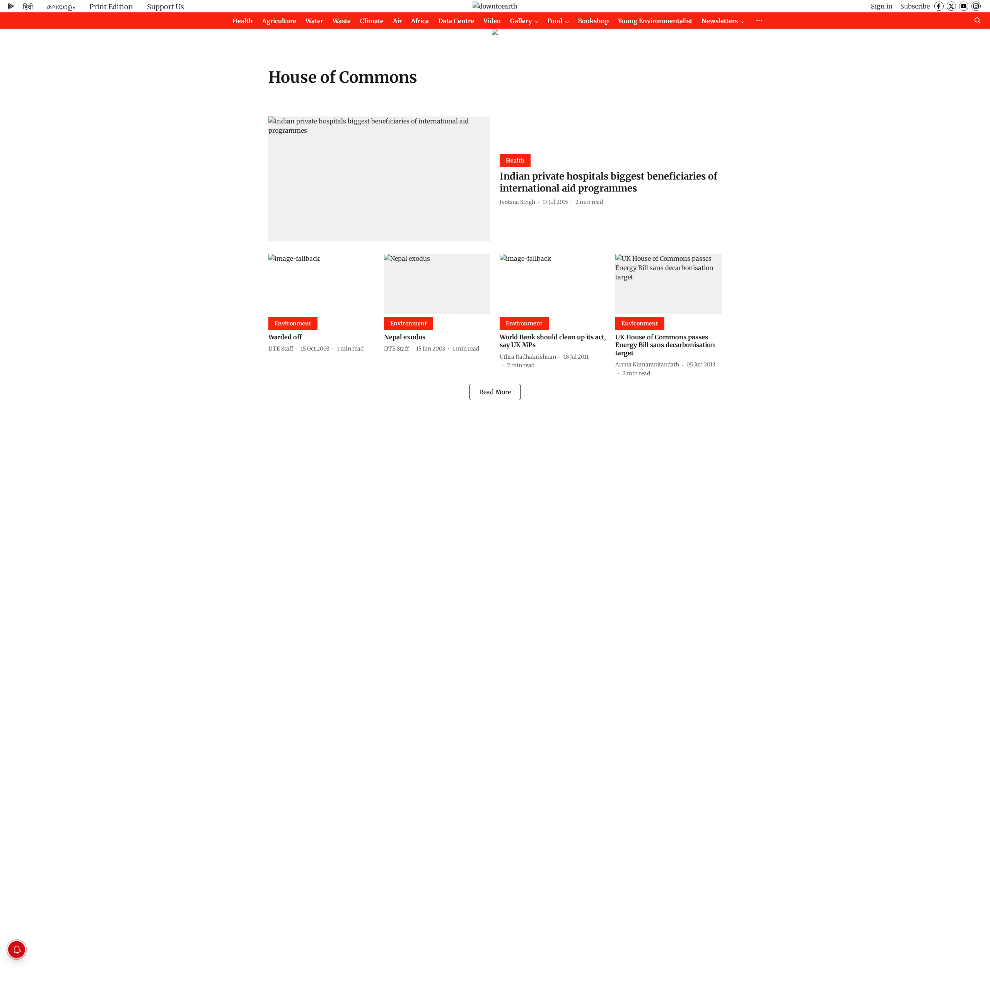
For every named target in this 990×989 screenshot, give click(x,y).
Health (242, 21)
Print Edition (111, 6)
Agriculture (279, 21)
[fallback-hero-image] (379, 178)
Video (492, 21)
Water (314, 21)
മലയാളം (61, 6)
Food (554, 21)
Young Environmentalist (655, 21)
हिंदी (28, 6)
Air (397, 21)
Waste (342, 21)
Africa (420, 21)
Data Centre (456, 21)
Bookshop (593, 21)
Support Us (165, 6)
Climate (372, 21)
